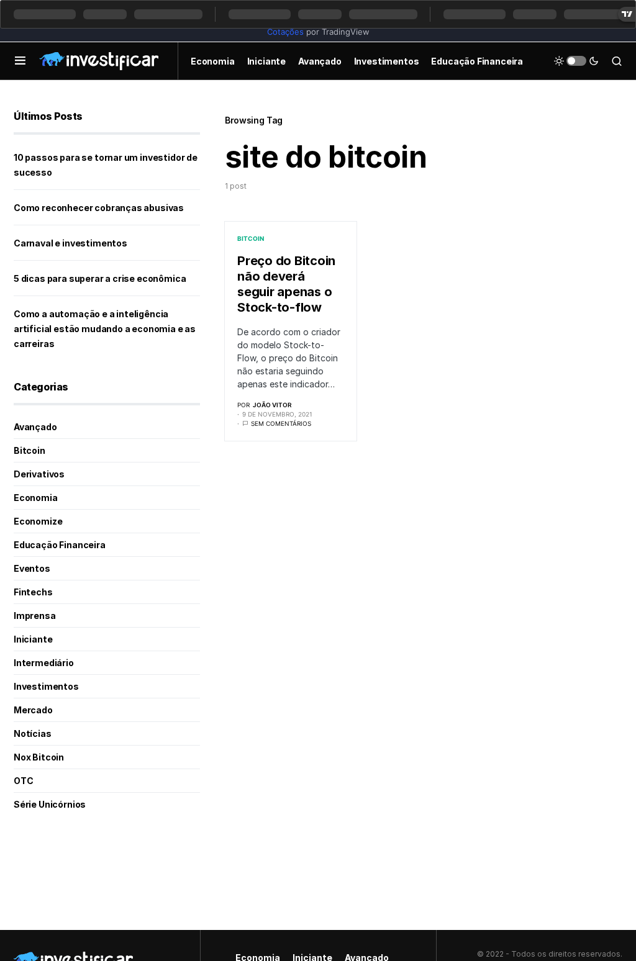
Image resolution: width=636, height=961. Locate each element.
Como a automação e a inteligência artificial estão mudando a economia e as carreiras (105, 329)
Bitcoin (250, 238)
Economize (38, 521)
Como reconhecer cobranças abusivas (99, 207)
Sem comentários (281, 423)
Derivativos (39, 474)
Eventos (32, 568)
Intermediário (44, 662)
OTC (23, 780)
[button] (20, 60)
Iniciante (33, 639)
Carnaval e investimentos (70, 243)
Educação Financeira (60, 544)
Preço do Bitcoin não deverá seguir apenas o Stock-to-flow (286, 284)
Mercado (33, 710)
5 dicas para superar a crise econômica (100, 278)
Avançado (35, 427)
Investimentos (46, 686)
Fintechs (33, 592)
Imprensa (35, 615)
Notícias (33, 733)
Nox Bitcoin (39, 757)
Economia (36, 497)
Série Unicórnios (50, 804)
